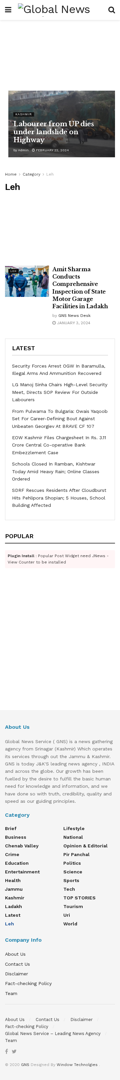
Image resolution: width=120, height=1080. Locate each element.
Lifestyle (74, 828)
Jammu (14, 889)
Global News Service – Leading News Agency (53, 1033)
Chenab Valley (22, 845)
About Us (15, 954)
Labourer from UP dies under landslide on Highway (53, 132)
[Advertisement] (60, 54)
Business (15, 837)
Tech (69, 889)
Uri (66, 915)
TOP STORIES (79, 897)
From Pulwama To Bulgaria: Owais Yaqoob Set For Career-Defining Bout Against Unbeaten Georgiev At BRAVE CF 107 (60, 419)
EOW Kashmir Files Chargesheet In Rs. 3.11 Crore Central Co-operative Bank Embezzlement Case (59, 445)
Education (17, 863)
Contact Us (17, 964)
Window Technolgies (77, 1064)
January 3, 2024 (73, 323)
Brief (10, 828)
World (70, 923)
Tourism (73, 906)
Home (11, 174)
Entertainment (22, 871)
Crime (12, 854)
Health (13, 880)
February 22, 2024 (52, 150)
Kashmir (23, 114)
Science (72, 871)
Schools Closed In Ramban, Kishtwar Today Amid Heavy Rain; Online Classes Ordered (55, 471)
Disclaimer (16, 973)
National (73, 837)
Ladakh (13, 906)
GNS (25, 1064)
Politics (72, 863)
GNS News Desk (74, 315)
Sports (71, 880)
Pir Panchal (76, 854)
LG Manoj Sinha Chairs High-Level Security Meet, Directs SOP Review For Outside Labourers (59, 392)
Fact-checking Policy (28, 983)
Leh (50, 174)
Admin (23, 150)
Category (31, 174)
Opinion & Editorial (85, 845)
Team (11, 993)
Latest (12, 915)
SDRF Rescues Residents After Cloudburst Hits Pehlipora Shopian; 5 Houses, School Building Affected (59, 498)
